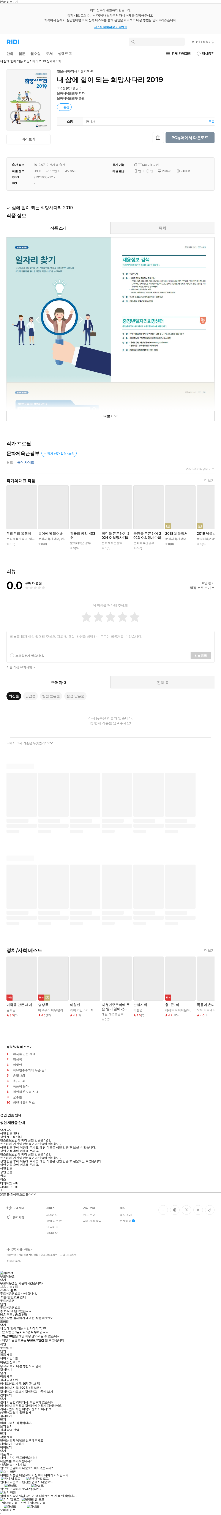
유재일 (11, 1010)
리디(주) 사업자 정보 (18, 1249)
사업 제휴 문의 (92, 1220)
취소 (3, 1175)
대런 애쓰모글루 (112, 1014)
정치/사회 (87, 71)
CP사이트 (52, 1227)
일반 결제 (25, 1412)
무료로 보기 (7, 1366)
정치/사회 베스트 (18, 1046)
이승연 (137, 1010)
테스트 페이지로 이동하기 (110, 27)
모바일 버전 (7, 1510)
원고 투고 (89, 1214)
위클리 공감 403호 (82, 535)
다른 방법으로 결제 (13, 1297)
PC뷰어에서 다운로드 (190, 137)
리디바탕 (51, 1233)
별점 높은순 (51, 696)
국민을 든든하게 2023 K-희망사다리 (147, 535)
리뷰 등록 (200, 655)
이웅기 (33, 539)
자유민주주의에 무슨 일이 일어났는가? (116, 1007)
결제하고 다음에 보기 (39, 1391)
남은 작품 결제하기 (12, 1318)
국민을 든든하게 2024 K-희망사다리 (115, 535)
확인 (3, 1344)
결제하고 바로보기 (12, 1391)
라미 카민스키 (79, 1010)
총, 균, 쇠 (172, 1005)
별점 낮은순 (75, 696)
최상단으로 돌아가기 (24, 1194)
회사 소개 (126, 1214)
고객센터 (18, 1208)
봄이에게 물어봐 (50, 533)
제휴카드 (51, 1214)
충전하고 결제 (9, 1412)
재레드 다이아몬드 (177, 1010)
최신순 (14, 696)
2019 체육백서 (208, 533)
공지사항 (18, 1217)
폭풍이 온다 (206, 1005)
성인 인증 (6, 1168)
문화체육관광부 (67, 93)
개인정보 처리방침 (28, 1254)
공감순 (30, 696)
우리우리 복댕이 (18, 533)
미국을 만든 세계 (19, 1005)
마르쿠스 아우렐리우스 (53, 1010)
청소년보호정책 (49, 1254)
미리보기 (28, 139)
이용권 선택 (7, 1362)
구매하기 (18, 1443)
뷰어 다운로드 (55, 1220)
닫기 (10, 1426)
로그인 (203, 42)
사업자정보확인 (68, 1254)
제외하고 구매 (9, 1183)
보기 (3, 1426)
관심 (66, 107)
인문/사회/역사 (67, 71)
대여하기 (6, 1443)
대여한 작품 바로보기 (40, 1318)
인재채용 (125, 1220)
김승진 (129, 1014)
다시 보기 (22, 1464)
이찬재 (65, 539)
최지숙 (94, 1010)
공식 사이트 (25, 462)
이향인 (75, 1005)
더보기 (209, 480)
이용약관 (11, 1254)
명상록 (43, 1005)
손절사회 (140, 1005)
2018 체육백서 (176, 533)
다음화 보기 (7, 1464)
